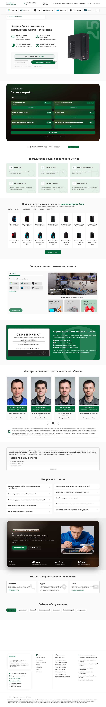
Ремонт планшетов (60, 667)
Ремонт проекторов (60, 664)
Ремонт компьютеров (61, 662)
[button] (50, 423)
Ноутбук (13, 10)
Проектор (49, 10)
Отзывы (89, 3)
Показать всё (53, 132)
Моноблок (26, 10)
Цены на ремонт (67, 3)
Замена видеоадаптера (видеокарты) (23, 122)
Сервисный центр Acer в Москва (88, 657)
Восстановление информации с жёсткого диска (69, 122)
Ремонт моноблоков (60, 660)
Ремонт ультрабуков (60, 674)
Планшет (62, 10)
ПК (38, 10)
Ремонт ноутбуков (60, 657)
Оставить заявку (19, 547)
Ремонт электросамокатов (62, 676)
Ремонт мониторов (60, 672)
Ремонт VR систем (60, 669)
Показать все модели (53, 252)
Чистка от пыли (59, 112)
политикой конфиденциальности (35, 66)
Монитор (89, 10)
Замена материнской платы (20, 112)
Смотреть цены (34, 547)
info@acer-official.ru (78, 590)
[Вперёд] (98, 10)
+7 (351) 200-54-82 (31, 3)
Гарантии (82, 3)
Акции (76, 3)
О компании (57, 3)
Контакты (97, 3)
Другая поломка (73, 146)
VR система (76, 10)
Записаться (31, 107)
